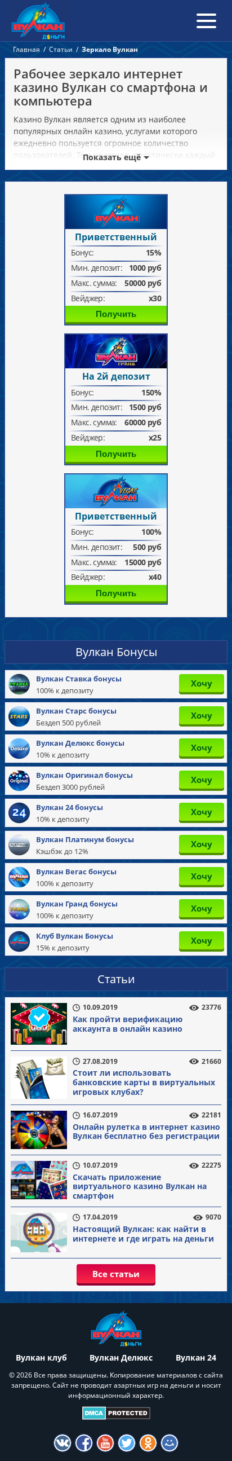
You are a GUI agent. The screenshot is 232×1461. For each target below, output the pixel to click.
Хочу (201, 683)
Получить (116, 314)
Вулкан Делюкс (121, 1357)
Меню (206, 20)
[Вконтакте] (62, 1443)
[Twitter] (127, 1443)
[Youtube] (105, 1443)
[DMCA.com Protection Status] (116, 1413)
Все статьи (116, 1273)
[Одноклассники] (148, 1443)
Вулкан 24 (196, 1357)
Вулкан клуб (41, 1357)
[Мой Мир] (169, 1443)
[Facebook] (84, 1443)
